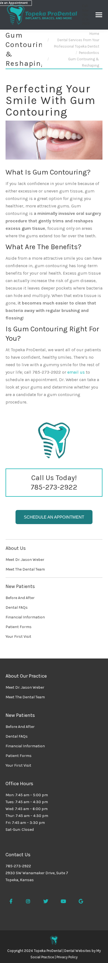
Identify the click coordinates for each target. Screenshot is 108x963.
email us (76, 372)
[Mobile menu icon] (98, 14)
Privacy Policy (67, 957)
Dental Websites (77, 951)
